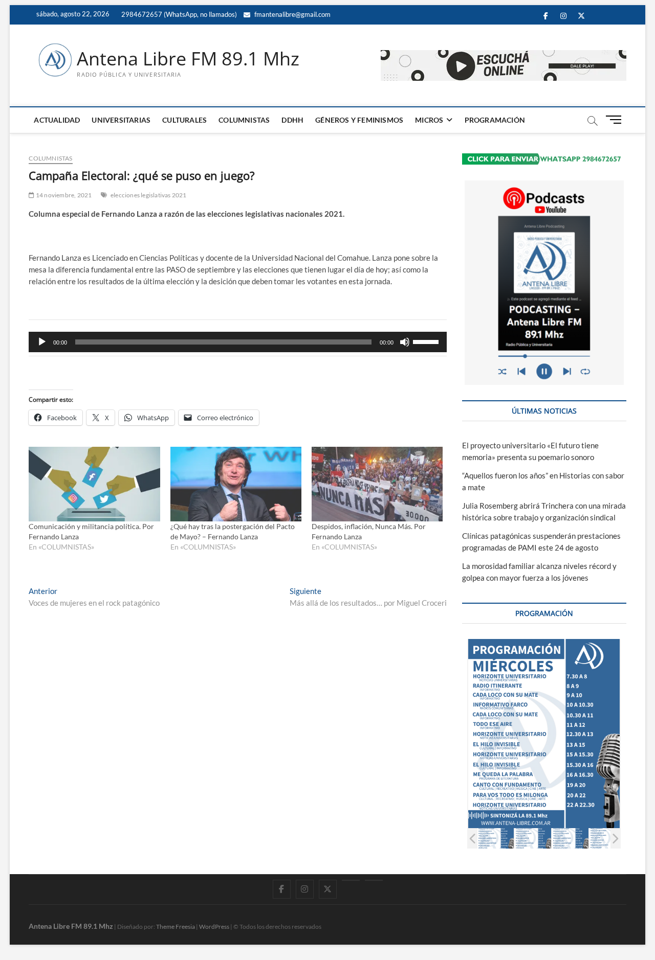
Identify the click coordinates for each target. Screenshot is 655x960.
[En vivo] (374, 880)
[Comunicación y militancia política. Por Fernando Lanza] (94, 484)
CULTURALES (184, 120)
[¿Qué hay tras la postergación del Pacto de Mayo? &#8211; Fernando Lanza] (235, 484)
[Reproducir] (42, 342)
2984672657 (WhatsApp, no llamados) (178, 14)
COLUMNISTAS (244, 120)
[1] (495, 838)
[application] (238, 342)
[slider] (427, 341)
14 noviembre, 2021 (63, 195)
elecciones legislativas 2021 (149, 195)
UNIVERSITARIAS (121, 120)
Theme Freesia (175, 926)
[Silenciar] (405, 342)
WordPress (214, 926)
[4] (608, 838)
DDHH (292, 120)
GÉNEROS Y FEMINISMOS (359, 120)
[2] (533, 838)
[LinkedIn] (351, 880)
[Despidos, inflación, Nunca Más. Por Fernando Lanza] (377, 484)
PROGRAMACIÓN (495, 120)
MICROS (429, 120)
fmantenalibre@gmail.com (292, 14)
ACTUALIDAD (57, 120)
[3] (570, 838)
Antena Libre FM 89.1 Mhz (188, 59)
